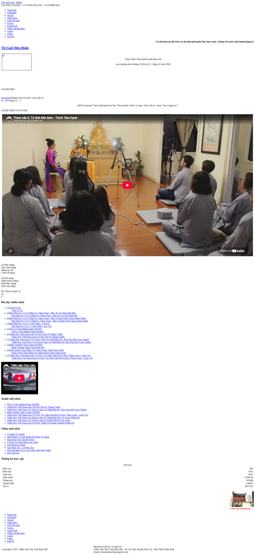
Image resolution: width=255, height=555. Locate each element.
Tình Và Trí (17, 310)
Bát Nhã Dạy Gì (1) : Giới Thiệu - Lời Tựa (32, 326)
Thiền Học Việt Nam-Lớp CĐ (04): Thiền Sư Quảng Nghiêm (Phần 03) (40, 423)
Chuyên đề (12, 26)
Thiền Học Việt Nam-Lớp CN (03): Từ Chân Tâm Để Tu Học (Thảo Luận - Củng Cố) (52, 358)
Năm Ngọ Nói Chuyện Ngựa (20, 439)
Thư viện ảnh (13, 20)
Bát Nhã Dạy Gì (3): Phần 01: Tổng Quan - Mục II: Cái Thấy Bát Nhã (44, 315)
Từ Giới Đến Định (14, 48)
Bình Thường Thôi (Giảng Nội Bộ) (28, 347)
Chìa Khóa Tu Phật (16, 445)
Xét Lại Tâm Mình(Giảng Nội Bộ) (28, 331)
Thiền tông (12, 18)
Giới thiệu (11, 12)
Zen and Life (13, 453)
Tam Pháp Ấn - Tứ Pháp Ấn (20, 447)
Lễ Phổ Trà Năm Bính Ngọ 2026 (22, 442)
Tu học (10, 23)
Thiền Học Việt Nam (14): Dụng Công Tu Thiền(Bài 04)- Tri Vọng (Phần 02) (43, 417)
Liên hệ (10, 36)
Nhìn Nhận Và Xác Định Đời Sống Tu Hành (28, 437)
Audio (10, 31)
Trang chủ (12, 10)
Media (19, 2)
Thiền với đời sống (16, 28)
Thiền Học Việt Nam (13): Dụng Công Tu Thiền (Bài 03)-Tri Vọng (38, 420)
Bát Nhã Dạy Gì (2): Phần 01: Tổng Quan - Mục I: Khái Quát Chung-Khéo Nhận (50, 321)
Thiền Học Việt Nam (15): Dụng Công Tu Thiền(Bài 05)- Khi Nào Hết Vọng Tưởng (51, 342)
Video (10, 34)
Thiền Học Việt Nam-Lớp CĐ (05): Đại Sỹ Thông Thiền (38, 337)
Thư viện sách (7, 2)
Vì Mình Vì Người (16, 434)
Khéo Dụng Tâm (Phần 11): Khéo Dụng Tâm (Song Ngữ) (39, 353)
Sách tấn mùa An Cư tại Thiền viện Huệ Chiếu (29, 450)
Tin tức (10, 15)
